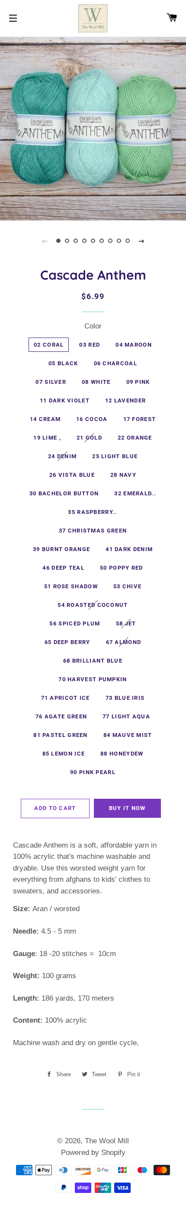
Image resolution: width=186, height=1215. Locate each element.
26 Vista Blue (72, 475)
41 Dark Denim (129, 549)
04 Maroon (133, 344)
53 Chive (127, 586)
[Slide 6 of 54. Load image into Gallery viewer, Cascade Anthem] (101, 240)
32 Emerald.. (135, 493)
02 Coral (49, 344)
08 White (96, 382)
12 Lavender (125, 400)
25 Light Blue (115, 456)
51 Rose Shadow (71, 586)
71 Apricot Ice (65, 698)
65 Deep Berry (67, 642)
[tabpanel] (93, 127)
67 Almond (123, 642)
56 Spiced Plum (74, 623)
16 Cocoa (91, 419)
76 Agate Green (61, 716)
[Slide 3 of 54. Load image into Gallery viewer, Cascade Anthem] (75, 240)
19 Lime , (47, 437)
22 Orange (135, 437)
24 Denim (62, 456)
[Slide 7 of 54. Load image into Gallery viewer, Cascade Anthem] (110, 240)
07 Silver (50, 382)
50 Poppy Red (121, 567)
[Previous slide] (44, 240)
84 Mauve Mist (127, 735)
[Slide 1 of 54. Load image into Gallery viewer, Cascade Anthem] (58, 240)
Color (93, 326)
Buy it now (127, 808)
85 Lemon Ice (63, 753)
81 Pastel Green (60, 735)
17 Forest (139, 419)
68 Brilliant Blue (92, 660)
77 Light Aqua (126, 716)
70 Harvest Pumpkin (92, 679)
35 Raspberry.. (92, 512)
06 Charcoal (115, 363)
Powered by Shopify (93, 1152)
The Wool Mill (107, 1141)
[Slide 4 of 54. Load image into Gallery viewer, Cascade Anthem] (84, 240)
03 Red (89, 344)
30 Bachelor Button (64, 493)
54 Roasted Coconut (93, 605)
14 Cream (45, 419)
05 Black (63, 363)
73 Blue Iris (125, 698)
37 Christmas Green (93, 530)
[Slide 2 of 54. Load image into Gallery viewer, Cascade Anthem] (67, 240)
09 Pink (138, 382)
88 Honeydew (121, 753)
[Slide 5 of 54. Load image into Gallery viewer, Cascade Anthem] (93, 240)
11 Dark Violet (65, 400)
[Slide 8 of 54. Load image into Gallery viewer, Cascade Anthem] (119, 240)
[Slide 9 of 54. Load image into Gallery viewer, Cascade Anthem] (127, 240)
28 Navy (123, 475)
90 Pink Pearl (92, 772)
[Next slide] (141, 240)
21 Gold (89, 437)
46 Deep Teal (63, 567)
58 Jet (126, 623)
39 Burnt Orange (61, 549)
